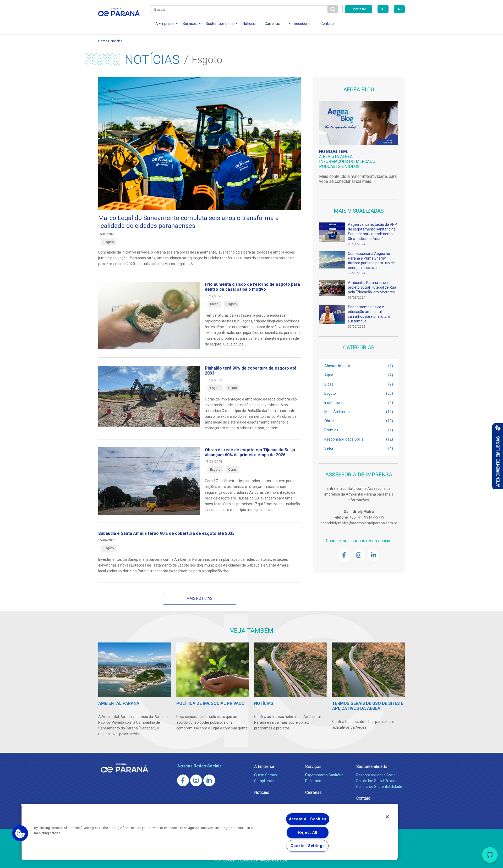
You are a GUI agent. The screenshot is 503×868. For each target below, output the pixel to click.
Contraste (359, 9)
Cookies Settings (308, 846)
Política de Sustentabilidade (379, 786)
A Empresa (264, 766)
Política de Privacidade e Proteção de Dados (251, 860)
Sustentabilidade (371, 766)
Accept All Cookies (307, 819)
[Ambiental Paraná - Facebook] (183, 780)
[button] (20, 833)
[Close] (387, 816)
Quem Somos (265, 775)
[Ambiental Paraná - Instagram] (196, 780)
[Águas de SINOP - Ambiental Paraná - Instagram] (359, 555)
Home (102, 41)
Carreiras (272, 23)
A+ (383, 9)
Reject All (307, 832)
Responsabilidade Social (376, 775)
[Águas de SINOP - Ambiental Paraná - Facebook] (344, 555)
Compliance (264, 781)
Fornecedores (300, 23)
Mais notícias (199, 598)
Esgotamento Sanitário (324, 775)
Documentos (315, 781)
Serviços (313, 766)
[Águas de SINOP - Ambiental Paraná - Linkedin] (373, 555)
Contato (327, 23)
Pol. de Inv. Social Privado (376, 781)
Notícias (249, 23)
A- (399, 9)
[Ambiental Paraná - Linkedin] (209, 780)
